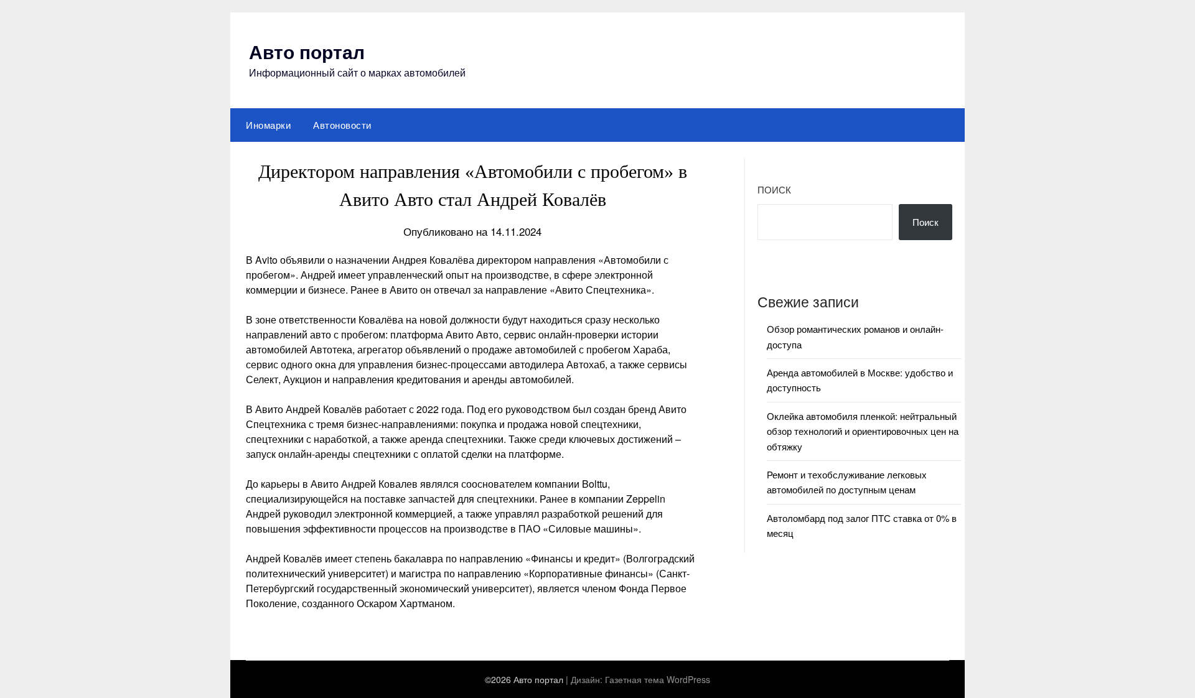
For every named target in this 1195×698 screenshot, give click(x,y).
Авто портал (307, 51)
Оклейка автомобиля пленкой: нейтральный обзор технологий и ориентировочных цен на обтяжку (862, 431)
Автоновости (342, 124)
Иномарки (268, 124)
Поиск (774, 189)
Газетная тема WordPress (657, 679)
